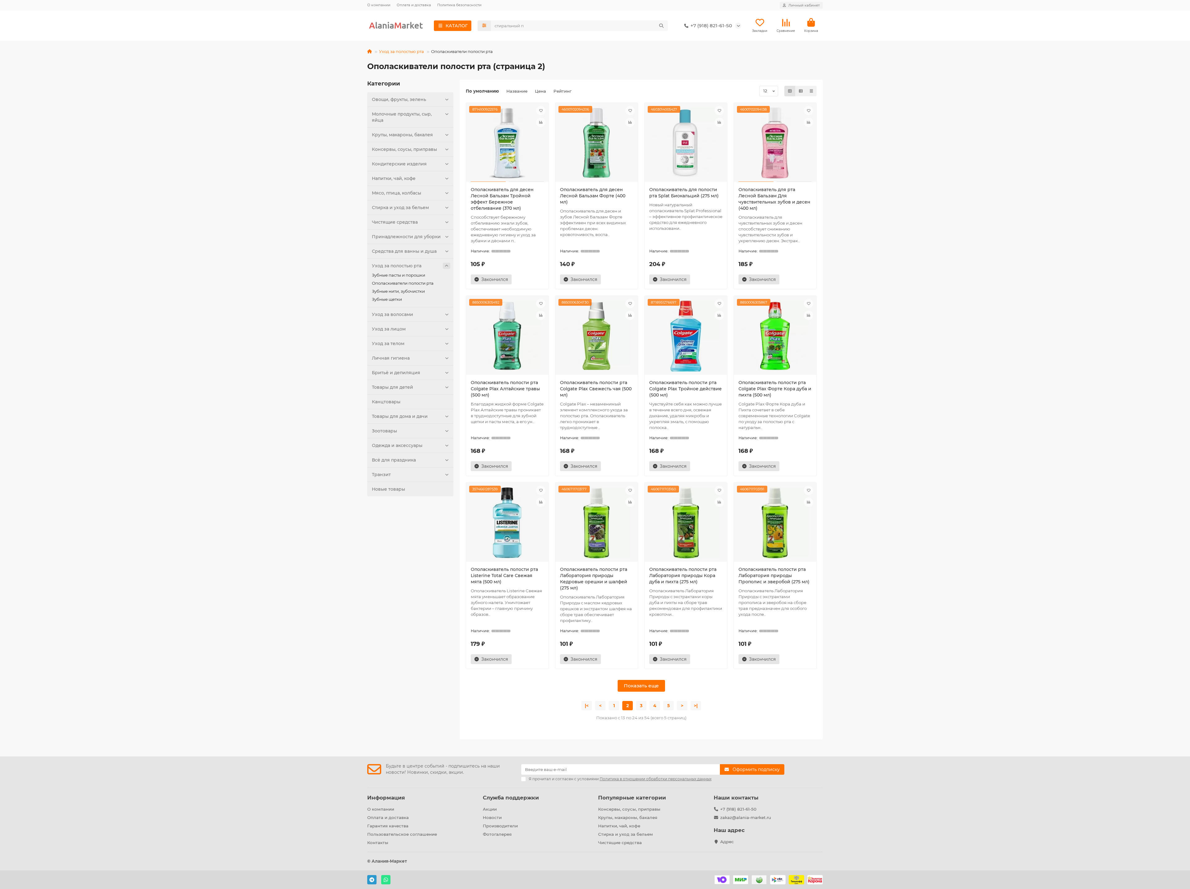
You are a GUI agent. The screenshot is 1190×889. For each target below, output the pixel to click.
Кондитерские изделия (399, 164)
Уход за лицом (389, 329)
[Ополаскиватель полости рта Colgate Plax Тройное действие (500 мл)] (685, 336)
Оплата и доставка (414, 5)
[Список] (800, 91)
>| (696, 705)
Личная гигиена (391, 358)
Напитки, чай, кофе (394, 178)
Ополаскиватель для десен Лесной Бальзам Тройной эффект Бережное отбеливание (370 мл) (502, 199)
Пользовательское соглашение (402, 834)
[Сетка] (790, 91)
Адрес (727, 841)
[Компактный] (811, 91)
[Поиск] (661, 26)
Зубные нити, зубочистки (398, 291)
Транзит (381, 474)
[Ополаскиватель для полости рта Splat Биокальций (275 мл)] (685, 143)
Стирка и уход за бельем (400, 207)
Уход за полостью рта (401, 51)
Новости (492, 817)
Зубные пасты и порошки (398, 275)
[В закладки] (540, 110)
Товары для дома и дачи (400, 416)
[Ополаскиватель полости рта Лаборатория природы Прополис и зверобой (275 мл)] (775, 522)
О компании (378, 5)
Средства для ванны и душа (404, 251)
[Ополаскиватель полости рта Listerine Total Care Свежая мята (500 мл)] (507, 522)
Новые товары (388, 489)
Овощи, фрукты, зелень (399, 99)
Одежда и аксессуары (397, 445)
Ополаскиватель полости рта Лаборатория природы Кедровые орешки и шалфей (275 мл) (593, 579)
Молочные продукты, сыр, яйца (402, 117)
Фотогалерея (497, 834)
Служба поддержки (511, 798)
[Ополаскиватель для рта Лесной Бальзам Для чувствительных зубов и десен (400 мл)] (775, 143)
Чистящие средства (395, 222)
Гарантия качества (387, 825)
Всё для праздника (394, 460)
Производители (500, 825)
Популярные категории (632, 798)
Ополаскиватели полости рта (403, 283)
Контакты (377, 842)
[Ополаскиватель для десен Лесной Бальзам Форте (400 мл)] (596, 143)
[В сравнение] (540, 122)
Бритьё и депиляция (396, 372)
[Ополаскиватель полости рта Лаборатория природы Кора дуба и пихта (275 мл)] (685, 522)
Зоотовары (384, 431)
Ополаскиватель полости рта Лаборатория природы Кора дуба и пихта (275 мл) (682, 576)
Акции (490, 809)
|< (586, 705)
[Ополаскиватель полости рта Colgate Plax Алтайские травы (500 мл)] (507, 336)
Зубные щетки (387, 299)
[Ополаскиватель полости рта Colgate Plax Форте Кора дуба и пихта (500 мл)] (775, 336)
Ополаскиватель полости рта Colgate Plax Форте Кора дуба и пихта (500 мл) (774, 389)
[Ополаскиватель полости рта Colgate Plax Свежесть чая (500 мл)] (596, 336)
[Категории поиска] (484, 25)
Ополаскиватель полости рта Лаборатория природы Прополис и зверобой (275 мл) (773, 576)
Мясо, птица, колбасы (396, 193)
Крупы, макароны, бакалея (402, 135)
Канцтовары (386, 402)
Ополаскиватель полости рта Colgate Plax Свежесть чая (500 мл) (596, 389)
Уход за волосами (392, 314)
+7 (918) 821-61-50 (738, 809)
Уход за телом (388, 343)
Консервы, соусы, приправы (404, 149)
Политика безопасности (459, 5)
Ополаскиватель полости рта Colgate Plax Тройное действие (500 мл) (685, 389)
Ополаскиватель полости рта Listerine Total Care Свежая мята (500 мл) (504, 576)
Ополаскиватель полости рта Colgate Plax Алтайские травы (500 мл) (505, 389)
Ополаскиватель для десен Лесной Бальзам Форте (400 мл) (592, 196)
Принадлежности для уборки (406, 236)
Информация (386, 798)
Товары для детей (392, 387)
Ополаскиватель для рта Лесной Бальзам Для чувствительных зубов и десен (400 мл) (774, 199)
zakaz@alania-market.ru (745, 817)
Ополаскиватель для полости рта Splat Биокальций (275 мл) (684, 193)
